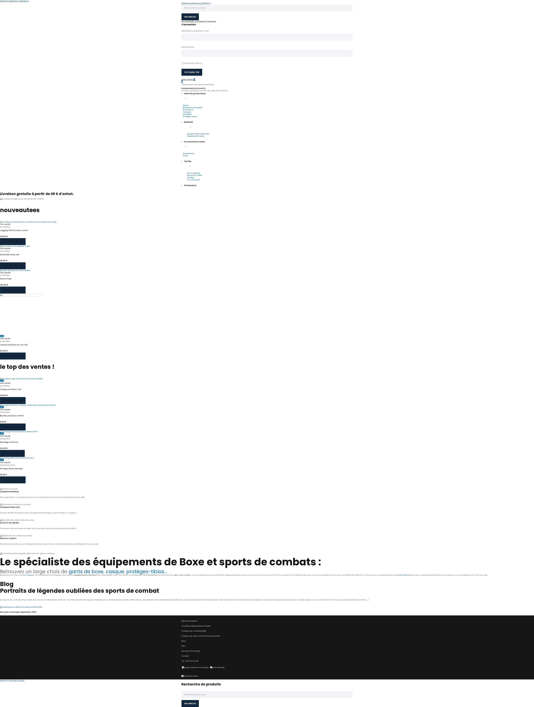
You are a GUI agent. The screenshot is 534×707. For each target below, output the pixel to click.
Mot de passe (187, 47)
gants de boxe (86, 571)
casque (115, 571)
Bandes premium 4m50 (12, 415)
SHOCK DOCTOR (7, 465)
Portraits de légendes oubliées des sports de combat (79, 591)
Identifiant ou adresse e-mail (195, 31)
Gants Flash (6, 278)
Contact (185, 656)
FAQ (183, 646)
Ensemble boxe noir (9, 254)
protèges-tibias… (146, 571)
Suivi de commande (190, 651)
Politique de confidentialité (193, 631)
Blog (183, 641)
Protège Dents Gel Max (11, 468)
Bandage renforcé (9, 442)
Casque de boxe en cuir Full (13, 344)
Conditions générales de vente (195, 626)
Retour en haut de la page (12, 680)
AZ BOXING (5, 227)
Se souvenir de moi (193, 63)
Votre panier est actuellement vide (197, 84)
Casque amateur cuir (10, 389)
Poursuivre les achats (193, 88)
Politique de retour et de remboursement (200, 636)
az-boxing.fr (28, 575)
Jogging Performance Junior (14, 230)
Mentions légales (189, 621)
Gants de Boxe (403, 575)
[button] (12, 453)
